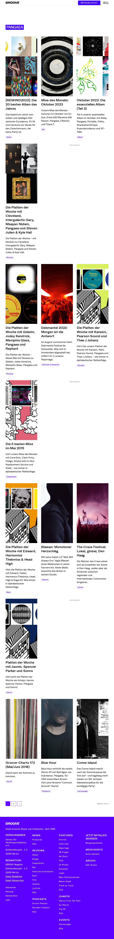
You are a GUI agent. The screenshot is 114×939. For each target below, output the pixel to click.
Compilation (11, 477)
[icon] (105, 3)
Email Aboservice (15, 880)
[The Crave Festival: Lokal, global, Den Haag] (92, 513)
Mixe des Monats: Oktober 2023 (55, 102)
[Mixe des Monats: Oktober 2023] (57, 66)
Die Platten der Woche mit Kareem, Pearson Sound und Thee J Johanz (92, 334)
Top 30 (9, 781)
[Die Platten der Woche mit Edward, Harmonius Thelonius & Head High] (21, 513)
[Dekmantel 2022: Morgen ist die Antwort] (57, 294)
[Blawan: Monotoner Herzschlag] (57, 513)
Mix (43, 129)
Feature (45, 580)
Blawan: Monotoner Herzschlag (56, 549)
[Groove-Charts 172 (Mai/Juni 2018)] (21, 729)
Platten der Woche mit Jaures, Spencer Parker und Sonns (21, 666)
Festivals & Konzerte (50, 365)
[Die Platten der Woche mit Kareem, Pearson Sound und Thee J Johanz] (92, 294)
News (8, 592)
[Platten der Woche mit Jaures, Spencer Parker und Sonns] (21, 629)
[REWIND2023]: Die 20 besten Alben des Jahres (21, 104)
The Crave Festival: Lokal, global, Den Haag (91, 551)
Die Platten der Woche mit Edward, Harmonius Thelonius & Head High (21, 555)
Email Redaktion (14, 876)
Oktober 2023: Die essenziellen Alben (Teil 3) (91, 104)
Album (8, 137)
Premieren (46, 791)
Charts (9, 692)
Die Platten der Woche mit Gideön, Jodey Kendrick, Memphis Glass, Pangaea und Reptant (20, 338)
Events (80, 587)
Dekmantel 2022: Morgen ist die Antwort (54, 331)
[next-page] (19, 803)
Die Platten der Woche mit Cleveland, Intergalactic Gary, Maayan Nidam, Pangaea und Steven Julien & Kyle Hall (21, 220)
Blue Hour (48, 762)
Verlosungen (83, 791)
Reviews (9, 257)
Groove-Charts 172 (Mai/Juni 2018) (20, 764)
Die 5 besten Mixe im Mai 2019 (19, 446)
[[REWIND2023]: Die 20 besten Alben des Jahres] (21, 66)
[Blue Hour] (57, 729)
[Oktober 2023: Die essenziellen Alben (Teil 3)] (92, 66)
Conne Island (87, 762)
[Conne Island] (92, 729)
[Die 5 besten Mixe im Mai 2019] (21, 410)
